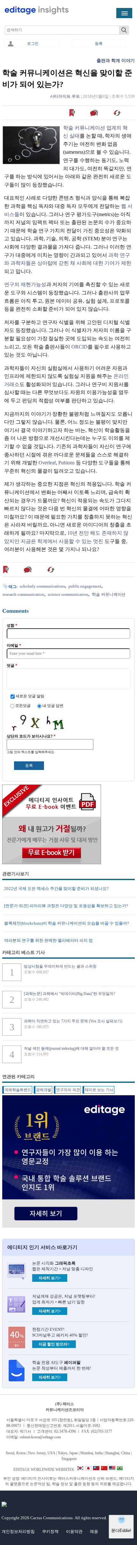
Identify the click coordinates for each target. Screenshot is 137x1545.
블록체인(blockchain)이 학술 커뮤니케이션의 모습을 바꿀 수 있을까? (66, 923)
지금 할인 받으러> (54, 1344)
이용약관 (74, 1531)
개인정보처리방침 (18, 1531)
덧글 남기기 (95, 113)
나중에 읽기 (72, 113)
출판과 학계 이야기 (116, 60)
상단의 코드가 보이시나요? (31, 736)
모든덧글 (23, 705)
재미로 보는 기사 (99, 1090)
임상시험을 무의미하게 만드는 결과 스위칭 (60, 966)
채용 (94, 1531)
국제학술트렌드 (17, 1090)
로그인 (33, 43)
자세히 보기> (50, 1278)
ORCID (79, 346)
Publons (66, 462)
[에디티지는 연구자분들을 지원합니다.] (36, 13)
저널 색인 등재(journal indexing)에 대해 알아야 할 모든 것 (71, 1048)
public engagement (84, 586)
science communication (68, 594)
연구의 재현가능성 (25, 284)
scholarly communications (42, 586)
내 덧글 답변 (52, 705)
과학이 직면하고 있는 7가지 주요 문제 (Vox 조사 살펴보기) (73, 1021)
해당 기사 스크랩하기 (117, 113)
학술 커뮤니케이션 (109, 594)
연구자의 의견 (68, 1090)
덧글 (12, 665)
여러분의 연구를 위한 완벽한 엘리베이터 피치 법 (48, 940)
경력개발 (43, 1090)
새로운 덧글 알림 (30, 696)
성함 (12, 625)
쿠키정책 (50, 1531)
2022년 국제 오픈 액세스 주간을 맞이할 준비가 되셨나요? (56, 888)
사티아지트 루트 (65, 96)
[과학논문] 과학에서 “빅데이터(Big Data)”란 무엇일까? (69, 993)
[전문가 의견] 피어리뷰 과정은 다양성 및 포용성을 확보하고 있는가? (66, 905)
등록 (99, 43)
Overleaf (47, 462)
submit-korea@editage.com (40, 1437)
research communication (23, 594)
